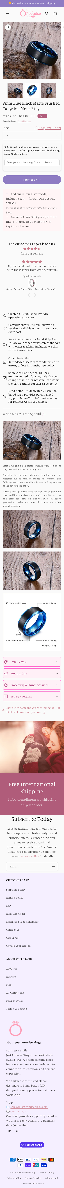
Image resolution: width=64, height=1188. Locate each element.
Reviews (11, 976)
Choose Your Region (18, 945)
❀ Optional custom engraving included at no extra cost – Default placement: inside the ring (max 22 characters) (32, 150)
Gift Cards (12, 937)
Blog (9, 984)
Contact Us (12, 929)
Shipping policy (53, 1178)
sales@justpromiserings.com (29, 1106)
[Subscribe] (53, 866)
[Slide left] (3, 91)
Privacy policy (14, 1178)
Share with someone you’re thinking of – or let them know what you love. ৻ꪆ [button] (33, 710)
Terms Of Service (16, 1008)
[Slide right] (60, 91)
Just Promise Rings (26, 1172)
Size (32, 128)
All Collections (15, 992)
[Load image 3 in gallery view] (48, 90)
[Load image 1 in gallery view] (15, 90)
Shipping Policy (16, 889)
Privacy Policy (30, 856)
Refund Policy (14, 897)
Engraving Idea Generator (22, 921)
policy (51, 365)
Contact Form (19, 1111)
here (44, 401)
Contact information (33, 1183)
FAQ (8, 905)
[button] (7, 14)
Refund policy (47, 1172)
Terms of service (33, 1178)
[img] (32, 248)
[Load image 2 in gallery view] (32, 90)
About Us (11, 968)
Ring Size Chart (15, 913)
